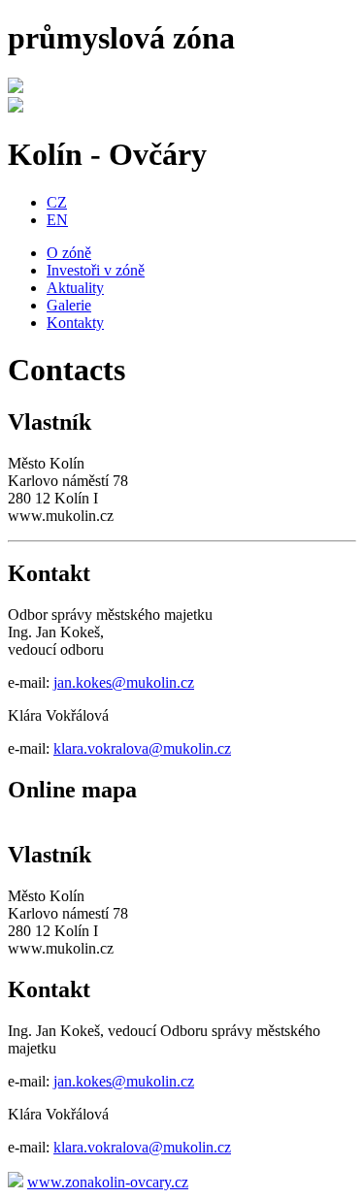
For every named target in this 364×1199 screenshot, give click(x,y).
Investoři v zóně (96, 270)
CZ (57, 202)
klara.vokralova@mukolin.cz (142, 748)
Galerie (69, 305)
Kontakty (75, 322)
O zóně (69, 252)
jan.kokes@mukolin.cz (123, 682)
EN (57, 219)
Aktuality (75, 287)
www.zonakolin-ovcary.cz (107, 1182)
